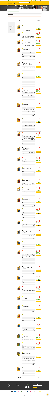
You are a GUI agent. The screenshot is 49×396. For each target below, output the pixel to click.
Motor (10, 5)
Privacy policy (17, 386)
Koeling (27, 5)
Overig (38, 5)
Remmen (33, 5)
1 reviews (24, 150)
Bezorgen (8, 386)
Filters (19, 20)
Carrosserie (21, 5)
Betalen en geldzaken (9, 385)
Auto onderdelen (10, 3)
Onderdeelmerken (18, 3)
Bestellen (8, 384)
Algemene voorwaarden (18, 385)
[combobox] (14, 11)
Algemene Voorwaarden (26, 395)
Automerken (14, 3)
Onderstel (16, 5)
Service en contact (17, 384)
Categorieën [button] (10, 22)
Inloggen (40, 3)
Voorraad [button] (10, 29)
